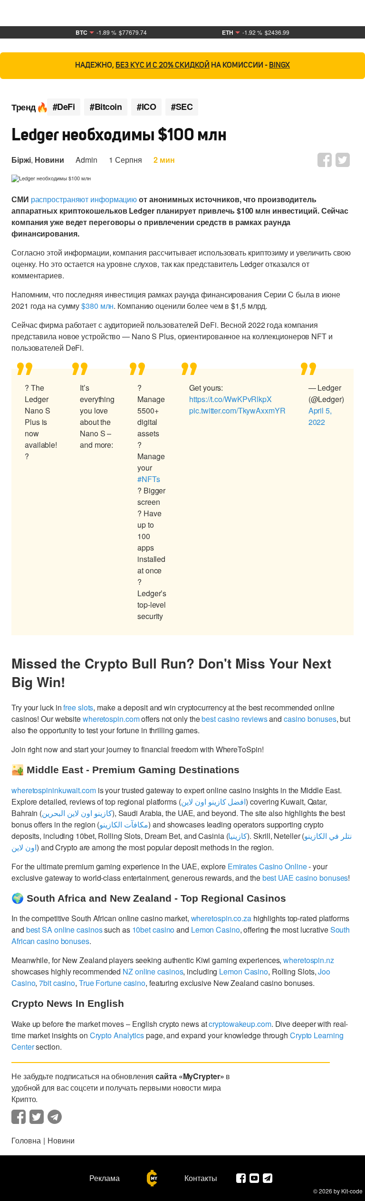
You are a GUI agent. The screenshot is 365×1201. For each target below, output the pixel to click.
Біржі (21, 159)
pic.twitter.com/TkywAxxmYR (237, 410)
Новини (49, 159)
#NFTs (148, 478)
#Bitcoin (106, 107)
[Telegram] (267, 1178)
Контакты (200, 1178)
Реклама (104, 1178)
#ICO (146, 107)
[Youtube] (254, 1178)
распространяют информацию (84, 199)
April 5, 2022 (320, 416)
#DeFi (64, 107)
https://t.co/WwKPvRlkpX (230, 399)
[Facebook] (241, 1178)
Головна (26, 1140)
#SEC (181, 107)
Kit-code (352, 1191)
